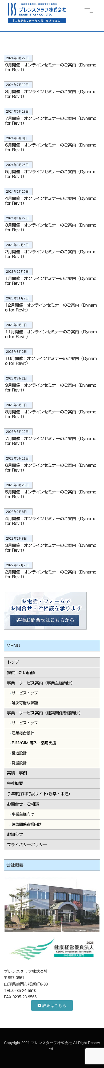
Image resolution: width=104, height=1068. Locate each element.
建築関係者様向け (27, 824)
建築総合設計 (23, 733)
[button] (52, 1005)
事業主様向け (23, 814)
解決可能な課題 (25, 703)
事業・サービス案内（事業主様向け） (41, 683)
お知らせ (15, 834)
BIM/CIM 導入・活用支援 (34, 743)
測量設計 (19, 763)
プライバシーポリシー (27, 845)
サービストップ (25, 693)
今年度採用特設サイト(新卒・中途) (38, 794)
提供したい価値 (21, 673)
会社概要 (15, 783)
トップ (13, 662)
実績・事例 (17, 773)
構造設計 (19, 753)
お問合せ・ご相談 (23, 804)
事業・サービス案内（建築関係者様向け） (45, 713)
